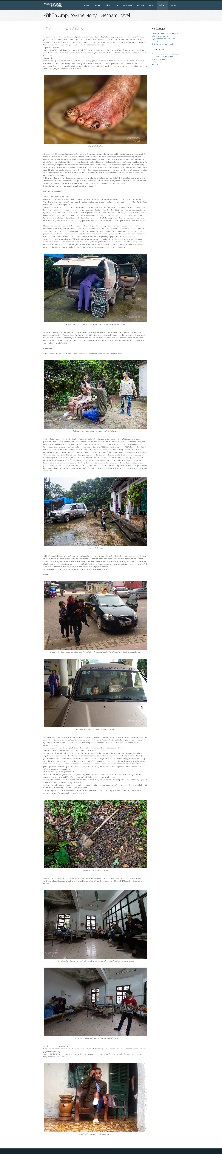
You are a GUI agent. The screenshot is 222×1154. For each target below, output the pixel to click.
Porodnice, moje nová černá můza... (165, 54)
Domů (86, 5)
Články (162, 5)
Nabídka (140, 5)
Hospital (155, 64)
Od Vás (151, 5)
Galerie (173, 5)
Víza (108, 5)
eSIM (116, 5)
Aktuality (127, 5)
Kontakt (98, 5)
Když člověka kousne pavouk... (163, 56)
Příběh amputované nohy (63, 28)
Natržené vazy (157, 62)
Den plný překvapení (159, 59)
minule (99, 439)
